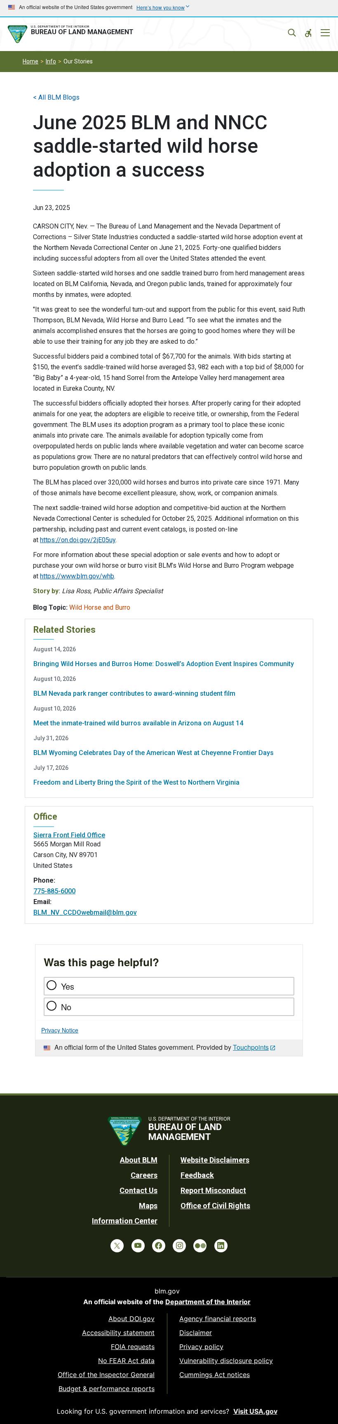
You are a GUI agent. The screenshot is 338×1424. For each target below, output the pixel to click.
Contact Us (138, 1190)
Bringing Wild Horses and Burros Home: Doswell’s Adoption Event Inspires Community (163, 664)
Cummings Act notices (214, 1374)
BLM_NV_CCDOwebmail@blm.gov (85, 912)
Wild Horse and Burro (99, 607)
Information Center (124, 1221)
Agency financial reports (217, 1318)
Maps (148, 1205)
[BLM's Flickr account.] (200, 1245)
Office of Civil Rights (215, 1205)
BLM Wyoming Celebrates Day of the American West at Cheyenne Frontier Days (153, 753)
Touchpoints (251, 1047)
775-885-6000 (54, 891)
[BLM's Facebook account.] (158, 1245)
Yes (67, 986)
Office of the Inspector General (106, 1374)
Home (30, 61)
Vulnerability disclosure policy (226, 1360)
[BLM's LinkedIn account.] (221, 1245)
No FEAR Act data (126, 1360)
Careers (144, 1175)
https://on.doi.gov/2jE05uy (77, 540)
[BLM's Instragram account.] (179, 1245)
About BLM (138, 1160)
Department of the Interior (208, 1302)
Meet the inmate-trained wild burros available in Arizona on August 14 (138, 723)
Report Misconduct (213, 1190)
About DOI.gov (131, 1318)
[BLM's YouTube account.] (138, 1245)
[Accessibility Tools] (308, 33)
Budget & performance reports (107, 1388)
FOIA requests (133, 1346)
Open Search (292, 33)
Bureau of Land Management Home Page (72, 34)
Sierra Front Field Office (69, 835)
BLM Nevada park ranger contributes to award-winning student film (134, 693)
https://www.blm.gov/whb (77, 576)
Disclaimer (195, 1332)
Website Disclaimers (215, 1160)
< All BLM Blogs (56, 97)
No (66, 1007)
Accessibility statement (118, 1332)
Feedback (197, 1175)
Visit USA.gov (255, 1411)
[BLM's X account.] (117, 1245)
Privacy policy (201, 1346)
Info (51, 61)
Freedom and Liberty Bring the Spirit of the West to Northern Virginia (136, 782)
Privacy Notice (59, 1030)
